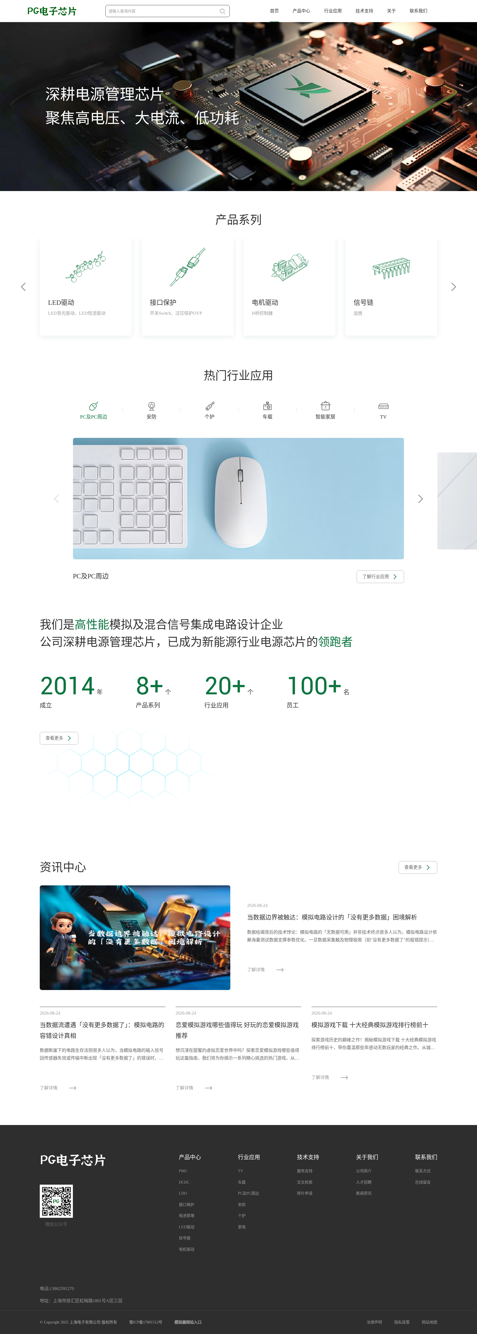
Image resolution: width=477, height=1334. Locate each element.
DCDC (184, 1182)
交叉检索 (304, 1182)
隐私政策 (402, 1322)
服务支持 (304, 1171)
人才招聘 (364, 1182)
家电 (242, 1227)
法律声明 (374, 1322)
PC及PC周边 (248, 1193)
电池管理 (186, 1216)
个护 (242, 1216)
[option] (238, 106)
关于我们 (367, 1157)
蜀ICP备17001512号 (145, 1322)
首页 (274, 11)
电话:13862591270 (57, 1288)
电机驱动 (186, 1249)
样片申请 (304, 1193)
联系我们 (418, 11)
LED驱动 (186, 1227)
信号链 (184, 1238)
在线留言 (423, 1182)
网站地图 (429, 1322)
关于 (391, 11)
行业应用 (333, 11)
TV (240, 1171)
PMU (183, 1171)
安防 (242, 1205)
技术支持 (364, 11)
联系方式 (423, 1171)
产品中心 (301, 11)
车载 (242, 1182)
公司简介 (364, 1171)
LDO (183, 1193)
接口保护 (186, 1205)
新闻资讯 (364, 1193)
